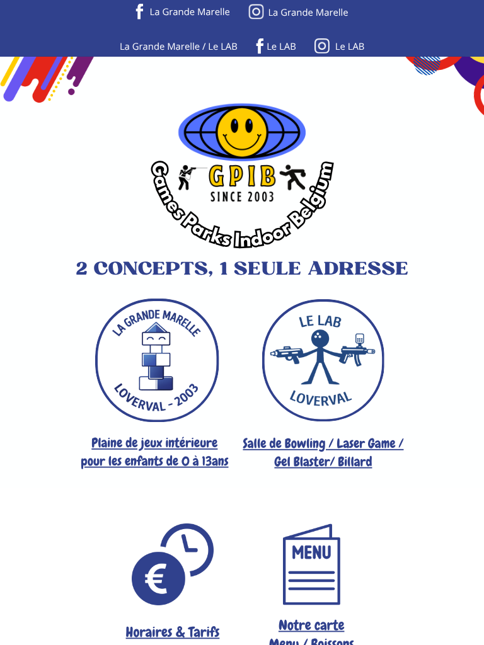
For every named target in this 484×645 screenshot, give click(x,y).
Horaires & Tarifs (173, 632)
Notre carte (312, 625)
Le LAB (281, 46)
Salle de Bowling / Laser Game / (323, 443)
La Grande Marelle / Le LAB (179, 46)
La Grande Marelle (190, 11)
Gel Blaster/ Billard (323, 461)
